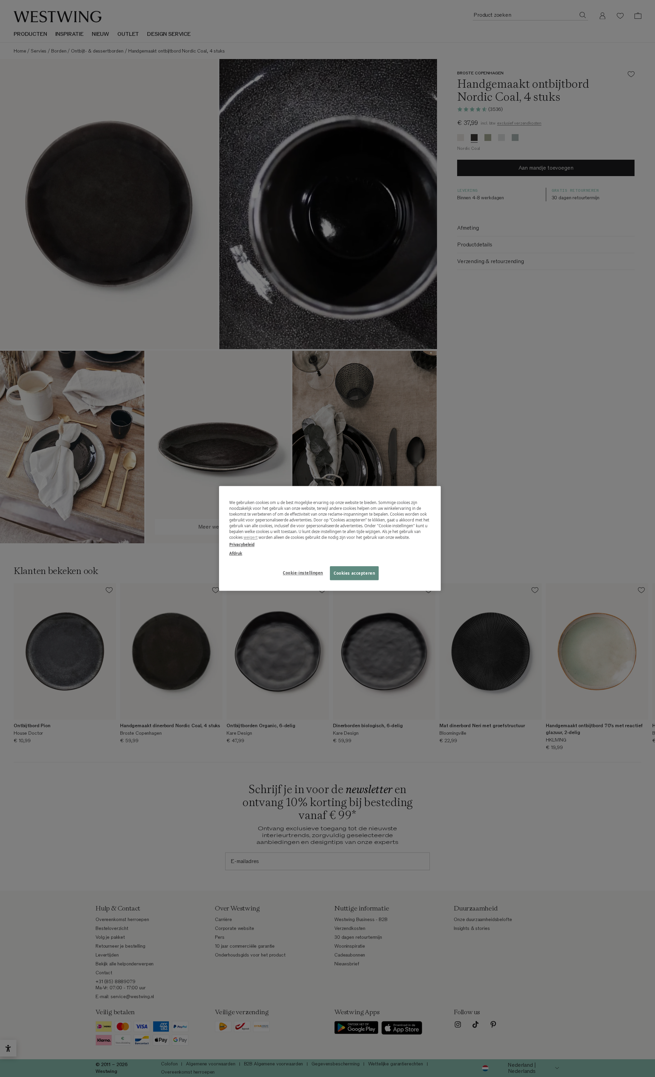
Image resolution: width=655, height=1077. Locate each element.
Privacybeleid (241, 544)
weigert (251, 537)
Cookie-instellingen (303, 572)
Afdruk (235, 553)
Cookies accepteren (354, 573)
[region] (330, 538)
